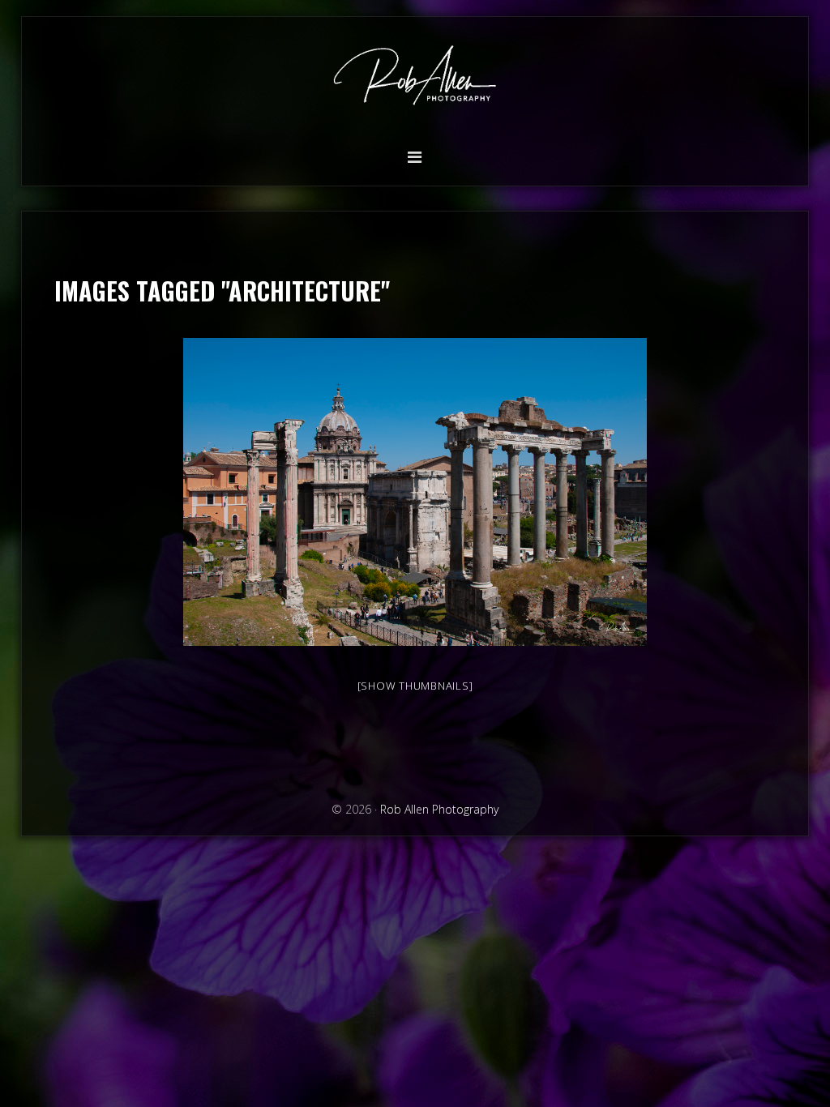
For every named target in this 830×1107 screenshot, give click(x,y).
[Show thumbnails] (415, 685)
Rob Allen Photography (415, 79)
